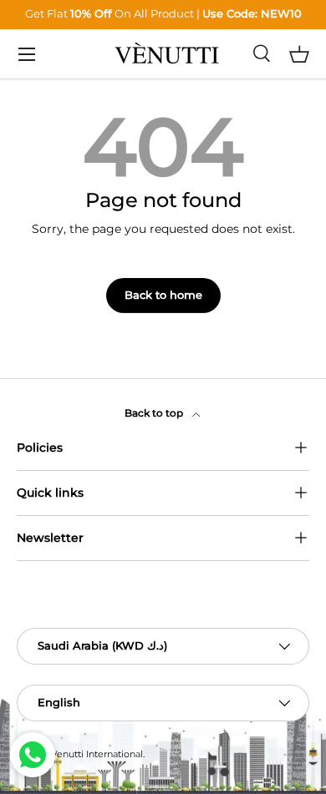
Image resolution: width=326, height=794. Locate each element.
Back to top (155, 413)
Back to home (163, 295)
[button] (299, 54)
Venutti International (97, 754)
